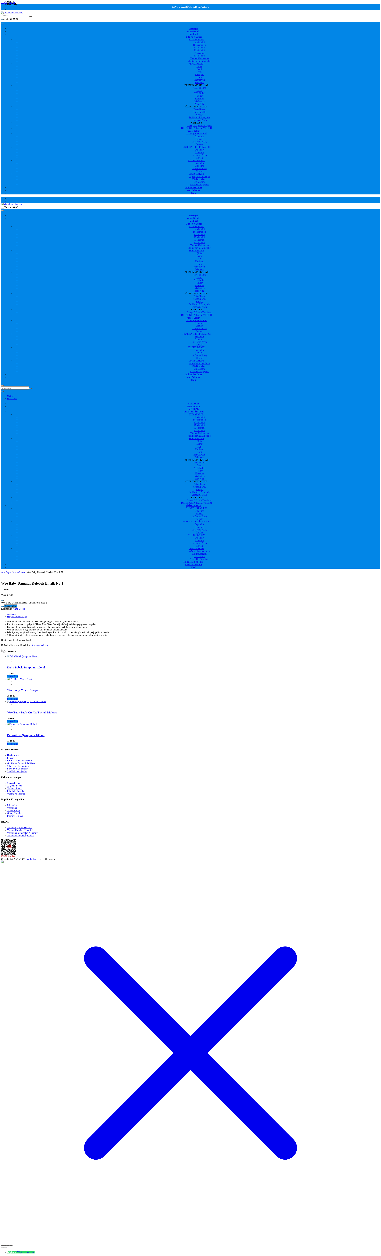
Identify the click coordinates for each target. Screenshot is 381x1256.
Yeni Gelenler (193, 190)
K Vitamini (199, 55)
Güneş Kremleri (14, 813)
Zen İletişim (32, 859)
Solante (199, 144)
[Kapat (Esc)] (11, 1245)
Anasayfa (193, 28)
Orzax (199, 90)
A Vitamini (199, 42)
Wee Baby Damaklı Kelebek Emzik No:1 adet (23, 602)
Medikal (193, 34)
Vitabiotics (199, 101)
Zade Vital (199, 104)
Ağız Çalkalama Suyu (199, 176)
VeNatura (199, 98)
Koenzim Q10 (199, 112)
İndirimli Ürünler (193, 187)
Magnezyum (199, 80)
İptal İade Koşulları (16, 791)
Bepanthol (199, 149)
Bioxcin (199, 139)
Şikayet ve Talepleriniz (18, 766)
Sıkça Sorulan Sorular (17, 768)
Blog (193, 193)
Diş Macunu (199, 182)
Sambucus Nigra (199, 120)
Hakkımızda (13, 755)
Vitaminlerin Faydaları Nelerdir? (22, 833)
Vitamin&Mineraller (199, 58)
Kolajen (199, 114)
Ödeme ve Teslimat (16, 793)
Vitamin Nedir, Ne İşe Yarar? (20, 835)
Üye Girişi (12, 4)
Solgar (199, 96)
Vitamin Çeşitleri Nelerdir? (19, 827)
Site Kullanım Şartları (17, 771)
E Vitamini (199, 53)
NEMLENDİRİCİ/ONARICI (196, 147)
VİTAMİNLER (196, 39)
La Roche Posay (199, 141)
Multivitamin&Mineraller (199, 61)
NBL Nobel (199, 93)
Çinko (199, 66)
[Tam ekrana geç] (5, 1245)
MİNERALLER (196, 63)
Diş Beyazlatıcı (199, 179)
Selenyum (199, 82)
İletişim (10, 758)
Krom (199, 77)
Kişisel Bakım (193, 130)
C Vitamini (199, 47)
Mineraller (12, 805)
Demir (199, 69)
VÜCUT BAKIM (196, 160)
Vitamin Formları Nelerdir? (20, 830)
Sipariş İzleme (13, 783)
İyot (199, 71)
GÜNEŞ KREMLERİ (196, 133)
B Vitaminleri (199, 45)
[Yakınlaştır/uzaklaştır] (2, 1245)
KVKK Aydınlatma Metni (19, 760)
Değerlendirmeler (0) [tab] (17, 616)
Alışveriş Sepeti (14, 785)
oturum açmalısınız (40, 645)
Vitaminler (12, 808)
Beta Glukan (199, 109)
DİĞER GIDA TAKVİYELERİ (196, 128)
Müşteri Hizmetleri (26, 1252)
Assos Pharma (199, 88)
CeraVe (199, 157)
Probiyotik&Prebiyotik (199, 117)
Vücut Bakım (13, 810)
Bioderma (199, 136)
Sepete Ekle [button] (12, 676)
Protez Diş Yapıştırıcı (199, 184)
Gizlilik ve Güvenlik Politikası (21, 763)
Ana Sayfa (6, 572)
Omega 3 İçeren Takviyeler (199, 125)
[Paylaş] (8, 1245)
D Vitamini (199, 50)
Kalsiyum (199, 74)
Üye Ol (10, 1)
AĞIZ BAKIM (196, 174)
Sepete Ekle (10, 606)
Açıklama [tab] (11, 614)
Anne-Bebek (193, 31)
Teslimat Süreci (14, 788)
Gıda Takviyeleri (193, 36)
